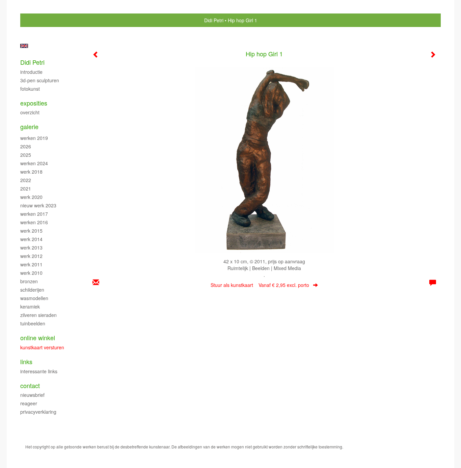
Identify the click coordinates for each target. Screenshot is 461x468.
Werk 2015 (31, 230)
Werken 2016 (34, 222)
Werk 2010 (31, 272)
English (24, 46)
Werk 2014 (31, 239)
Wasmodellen (34, 298)
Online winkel (37, 337)
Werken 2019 (34, 138)
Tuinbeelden (32, 323)
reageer (28, 403)
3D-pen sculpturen (39, 80)
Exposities (33, 103)
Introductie (31, 71)
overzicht (29, 112)
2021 (25, 188)
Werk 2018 (31, 171)
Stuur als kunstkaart (260, 285)
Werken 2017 (34, 213)
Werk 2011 (31, 264)
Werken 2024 (34, 163)
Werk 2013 (31, 247)
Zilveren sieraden (38, 315)
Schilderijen (32, 289)
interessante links (38, 371)
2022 (25, 180)
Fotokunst (30, 88)
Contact (30, 385)
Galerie (29, 126)
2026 (25, 146)
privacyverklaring (38, 411)
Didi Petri (213, 20)
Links (26, 361)
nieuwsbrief (32, 394)
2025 (25, 154)
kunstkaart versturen (42, 347)
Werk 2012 (31, 256)
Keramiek (30, 306)
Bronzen (29, 281)
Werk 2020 (31, 197)
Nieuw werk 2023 (38, 205)
